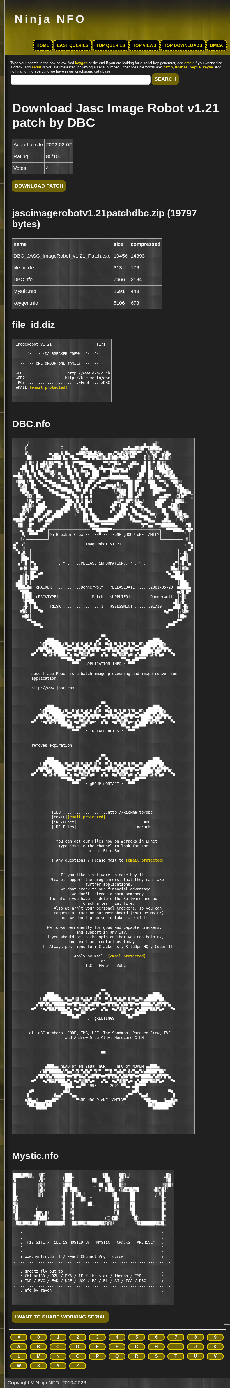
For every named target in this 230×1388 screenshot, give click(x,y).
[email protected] (48, 387)
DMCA (216, 45)
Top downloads (183, 45)
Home (42, 45)
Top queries (110, 45)
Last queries (72, 45)
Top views (144, 45)
